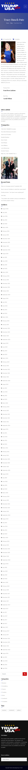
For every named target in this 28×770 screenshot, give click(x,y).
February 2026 (6, 231)
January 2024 (6, 324)
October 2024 (6, 291)
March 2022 (5, 403)
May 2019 (5, 530)
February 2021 (6, 451)
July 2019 (5, 522)
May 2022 (5, 395)
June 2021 (5, 436)
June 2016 (5, 660)
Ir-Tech (21, 767)
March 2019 (5, 537)
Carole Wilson (7, 98)
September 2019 (6, 515)
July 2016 (5, 657)
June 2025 (5, 261)
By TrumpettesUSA (6, 39)
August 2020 (5, 474)
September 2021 (6, 425)
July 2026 (5, 212)
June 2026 (5, 216)
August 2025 (5, 253)
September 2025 (6, 249)
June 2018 (5, 571)
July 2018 (5, 567)
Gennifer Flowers (5, 150)
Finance (4, 689)
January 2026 (6, 234)
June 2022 (5, 391)
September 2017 (6, 604)
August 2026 (5, 208)
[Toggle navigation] (25, 6)
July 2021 (5, 433)
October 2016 (6, 645)
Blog (11, 23)
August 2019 (5, 518)
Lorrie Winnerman (5, 148)
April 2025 (5, 268)
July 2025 (5, 257)
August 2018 (5, 563)
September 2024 (6, 294)
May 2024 (5, 309)
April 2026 (5, 223)
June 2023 (5, 347)
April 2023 (5, 354)
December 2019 (6, 503)
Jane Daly (3, 195)
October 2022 (6, 376)
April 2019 (5, 533)
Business (4, 683)
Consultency (5, 686)
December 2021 (6, 414)
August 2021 (5, 429)
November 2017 (6, 597)
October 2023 (6, 335)
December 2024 (6, 283)
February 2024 (6, 320)
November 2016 (6, 642)
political (18, 710)
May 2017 (5, 619)
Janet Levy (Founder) (6, 134)
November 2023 (6, 332)
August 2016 (5, 653)
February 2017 (6, 631)
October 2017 (6, 601)
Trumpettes (17, 39)
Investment (4, 698)
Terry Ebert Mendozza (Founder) (8, 131)
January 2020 (6, 500)
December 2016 (6, 638)
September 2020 (6, 470)
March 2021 (5, 447)
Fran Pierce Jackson (9, 90)
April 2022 (5, 399)
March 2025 (5, 272)
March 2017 (5, 627)
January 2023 (6, 365)
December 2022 (6, 369)
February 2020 (6, 496)
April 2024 (5, 313)
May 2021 (5, 440)
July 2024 (5, 302)
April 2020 (5, 489)
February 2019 (6, 541)
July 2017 (5, 612)
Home (7, 23)
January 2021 (6, 455)
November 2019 (6, 507)
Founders (4, 692)
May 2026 (5, 220)
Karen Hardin (4, 140)
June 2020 (5, 481)
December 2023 (6, 328)
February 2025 (6, 276)
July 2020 (5, 477)
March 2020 (5, 492)
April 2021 (5, 444)
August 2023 (5, 343)
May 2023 (5, 350)
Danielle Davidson (5, 137)
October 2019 (6, 511)
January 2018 (6, 589)
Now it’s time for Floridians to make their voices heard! (13, 189)
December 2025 (6, 238)
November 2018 (6, 552)
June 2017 (5, 616)
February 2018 (6, 586)
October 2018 (6, 556)
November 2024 (6, 287)
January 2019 (6, 545)
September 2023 (6, 339)
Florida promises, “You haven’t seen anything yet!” (12, 192)
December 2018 (6, 548)
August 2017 (5, 608)
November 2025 (6, 242)
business (4, 710)
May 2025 (5, 264)
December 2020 (6, 459)
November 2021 (6, 418)
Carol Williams (4, 145)
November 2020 (6, 462)
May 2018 (5, 574)
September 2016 (6, 649)
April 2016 (5, 668)
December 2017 (6, 593)
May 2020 (5, 485)
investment (11, 710)
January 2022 (6, 410)
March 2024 (5, 317)
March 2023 (5, 358)
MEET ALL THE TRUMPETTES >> (9, 153)
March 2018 (5, 582)
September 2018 (6, 560)
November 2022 (6, 373)
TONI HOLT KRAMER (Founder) (8, 129)
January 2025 (6, 279)
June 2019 (5, 526)
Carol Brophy (4, 142)
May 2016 (5, 664)
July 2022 (5, 388)
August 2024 (5, 298)
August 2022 (5, 384)
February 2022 (6, 406)
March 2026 (5, 227)
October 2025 (6, 246)
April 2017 (5, 623)
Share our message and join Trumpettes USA (11, 186)
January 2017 (6, 634)
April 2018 (5, 578)
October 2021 (6, 421)
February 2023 (6, 362)
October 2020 (6, 466)
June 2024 (5, 305)
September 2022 (6, 380)
